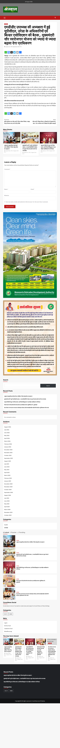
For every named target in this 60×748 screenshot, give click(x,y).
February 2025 (8, 478)
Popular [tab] (14, 532)
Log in (5, 622)
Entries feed (7, 625)
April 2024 (7, 506)
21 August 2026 (41, 657)
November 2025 (8, 452)
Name (6, 189)
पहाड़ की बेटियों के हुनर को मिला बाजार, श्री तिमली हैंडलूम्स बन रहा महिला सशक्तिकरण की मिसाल (48, 147)
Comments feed (8, 628)
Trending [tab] (21, 532)
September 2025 (8, 458)
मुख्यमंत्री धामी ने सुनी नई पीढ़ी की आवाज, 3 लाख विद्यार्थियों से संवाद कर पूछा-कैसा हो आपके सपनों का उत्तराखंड (25, 399)
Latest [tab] (6, 532)
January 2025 (7, 481)
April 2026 (7, 438)
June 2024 (7, 501)
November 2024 (8, 486)
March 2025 (7, 475)
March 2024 (7, 509)
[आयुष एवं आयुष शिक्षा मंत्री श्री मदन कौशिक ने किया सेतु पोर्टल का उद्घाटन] (11, 137)
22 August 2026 (15, 150)
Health (6, 524)
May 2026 (6, 435)
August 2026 (7, 427)
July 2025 (6, 464)
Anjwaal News (8, 150)
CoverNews (35, 701)
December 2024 (8, 484)
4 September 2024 (15, 46)
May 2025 (6, 469)
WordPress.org (8, 631)
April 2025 (7, 472)
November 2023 (8, 512)
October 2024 (7, 489)
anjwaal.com (7, 46)
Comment (7, 169)
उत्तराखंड (6, 24)
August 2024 (7, 495)
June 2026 (7, 432)
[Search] (55, 17)
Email (32, 189)
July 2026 (6, 429)
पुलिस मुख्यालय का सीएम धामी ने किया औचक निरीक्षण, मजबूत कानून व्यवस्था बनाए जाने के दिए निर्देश (17, 121)
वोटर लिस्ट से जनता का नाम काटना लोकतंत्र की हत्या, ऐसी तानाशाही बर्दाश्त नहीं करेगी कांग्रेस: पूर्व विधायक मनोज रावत (26, 407)
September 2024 (8, 492)
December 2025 (8, 449)
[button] (4, 17)
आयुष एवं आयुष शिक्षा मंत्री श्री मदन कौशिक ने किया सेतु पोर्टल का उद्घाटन (11, 147)
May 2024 (6, 503)
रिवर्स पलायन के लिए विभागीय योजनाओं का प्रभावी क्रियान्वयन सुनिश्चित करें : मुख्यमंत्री (20, 404)
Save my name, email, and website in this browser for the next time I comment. (27, 201)
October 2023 (7, 515)
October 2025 (7, 455)
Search (5, 380)
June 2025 (7, 466)
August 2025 (7, 461)
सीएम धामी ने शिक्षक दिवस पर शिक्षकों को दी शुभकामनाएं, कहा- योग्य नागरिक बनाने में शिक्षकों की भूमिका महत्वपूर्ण (44, 121)
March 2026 (7, 441)
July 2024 (6, 498)
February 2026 (8, 444)
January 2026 (7, 447)
